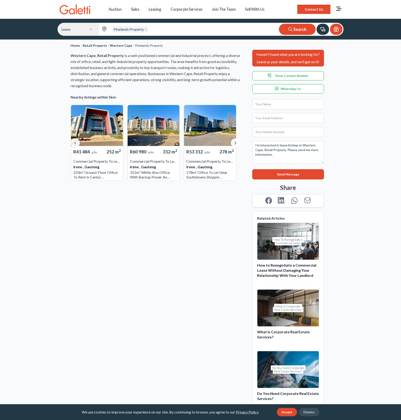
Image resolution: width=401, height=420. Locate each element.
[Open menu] (338, 9)
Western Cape (121, 45)
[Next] (235, 143)
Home (75, 45)
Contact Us (314, 9)
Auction (115, 9)
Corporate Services (187, 9)
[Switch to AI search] (336, 29)
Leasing (155, 9)
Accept (286, 412)
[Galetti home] (75, 9)
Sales (135, 9)
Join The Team (224, 9)
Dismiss (309, 412)
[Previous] (75, 143)
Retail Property (95, 45)
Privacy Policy (247, 412)
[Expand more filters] (323, 29)
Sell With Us (254, 9)
